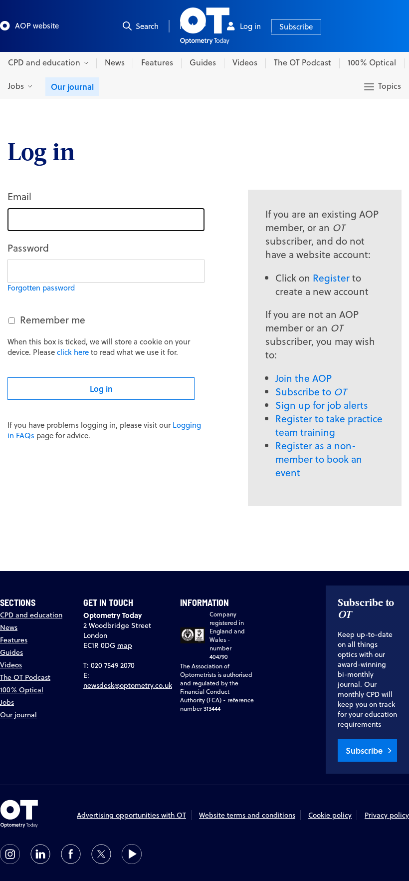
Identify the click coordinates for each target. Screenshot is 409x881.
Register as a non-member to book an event (318, 459)
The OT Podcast (302, 62)
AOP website (37, 25)
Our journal (72, 86)
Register (331, 278)
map (124, 645)
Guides (203, 62)
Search (147, 26)
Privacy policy (387, 815)
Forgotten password (41, 288)
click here (73, 352)
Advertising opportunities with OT (131, 815)
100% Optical (372, 62)
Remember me (52, 319)
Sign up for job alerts (321, 405)
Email (19, 196)
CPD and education (31, 615)
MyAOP (193, 26)
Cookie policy (330, 815)
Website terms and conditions (247, 815)
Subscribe (296, 26)
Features (157, 62)
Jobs (7, 702)
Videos (244, 62)
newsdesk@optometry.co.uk (127, 685)
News (115, 62)
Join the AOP (303, 378)
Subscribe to (310, 391)
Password (28, 248)
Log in (250, 26)
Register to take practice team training (329, 425)
